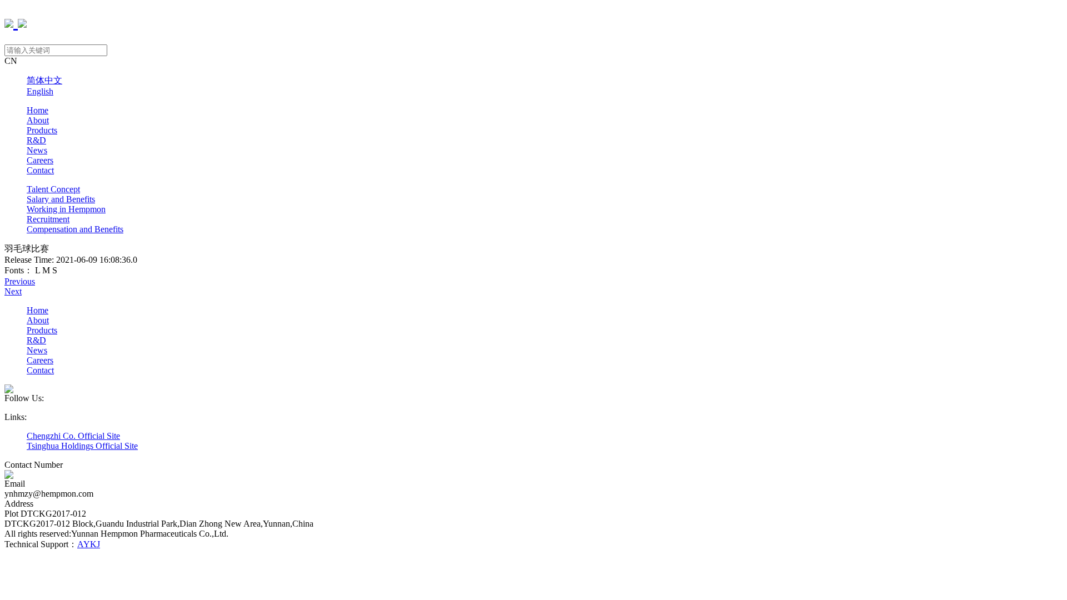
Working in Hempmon (66, 209)
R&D (36, 140)
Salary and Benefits (61, 199)
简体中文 (44, 80)
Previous (19, 281)
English (40, 91)
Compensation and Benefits (75, 229)
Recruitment (48, 219)
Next (13, 291)
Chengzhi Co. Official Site (73, 436)
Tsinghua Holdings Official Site (82, 446)
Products (42, 130)
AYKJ (88, 544)
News (37, 150)
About (38, 120)
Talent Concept (53, 189)
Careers (40, 160)
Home (37, 110)
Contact (40, 170)
